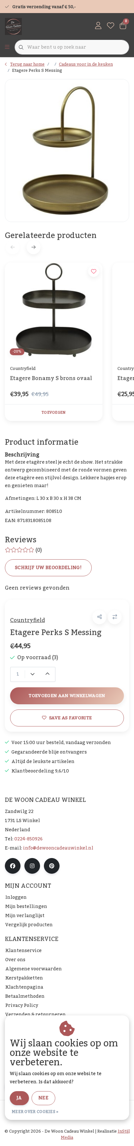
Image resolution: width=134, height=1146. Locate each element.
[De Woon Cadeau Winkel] (13, 26)
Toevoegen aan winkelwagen (67, 695)
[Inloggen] (98, 26)
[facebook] (12, 866)
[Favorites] (110, 26)
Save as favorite (70, 717)
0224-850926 (28, 839)
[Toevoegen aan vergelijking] (115, 617)
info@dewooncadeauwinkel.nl (58, 848)
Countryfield (27, 620)
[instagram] (32, 866)
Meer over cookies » (35, 1111)
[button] (99, 617)
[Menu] (7, 47)
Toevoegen (53, 412)
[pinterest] (52, 866)
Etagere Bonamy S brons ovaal (51, 379)
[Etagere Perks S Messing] (67, 150)
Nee (43, 1098)
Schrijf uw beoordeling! (48, 567)
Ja (19, 1098)
